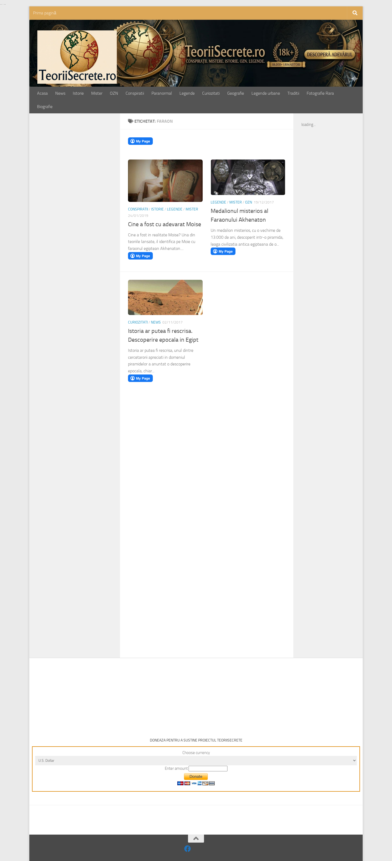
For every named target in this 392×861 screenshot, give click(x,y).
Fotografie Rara (320, 93)
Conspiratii (135, 93)
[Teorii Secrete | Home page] (77, 57)
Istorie (78, 93)
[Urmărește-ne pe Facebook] (187, 848)
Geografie (235, 93)
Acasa (42, 93)
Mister (96, 93)
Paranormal (161, 93)
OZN (114, 93)
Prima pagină (44, 12)
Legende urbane (265, 93)
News (60, 93)
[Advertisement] (81, 205)
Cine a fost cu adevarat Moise (164, 224)
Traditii (293, 93)
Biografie (45, 106)
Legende (187, 93)
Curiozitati (211, 93)
